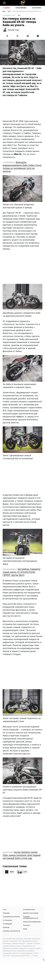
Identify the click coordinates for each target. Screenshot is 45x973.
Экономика (36, 8)
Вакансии (6, 927)
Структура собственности (11, 931)
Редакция (6, 913)
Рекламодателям (29, 909)
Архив (25, 929)
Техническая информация (32, 922)
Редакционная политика (11, 916)
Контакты (26, 925)
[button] (7, 36)
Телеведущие (7, 924)
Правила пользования (30, 913)
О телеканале (7, 920)
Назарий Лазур (13, 30)
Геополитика (20, 8)
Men (4, 11)
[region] (22, 967)
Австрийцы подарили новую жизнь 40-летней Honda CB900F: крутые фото (21, 572)
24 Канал (6, 8)
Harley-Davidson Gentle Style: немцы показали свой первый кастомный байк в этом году (21, 855)
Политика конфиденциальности (30, 917)
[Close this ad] (43, 959)
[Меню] (4, 3)
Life (9, 11)
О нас (5, 909)
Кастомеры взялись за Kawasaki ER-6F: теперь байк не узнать (27, 11)
